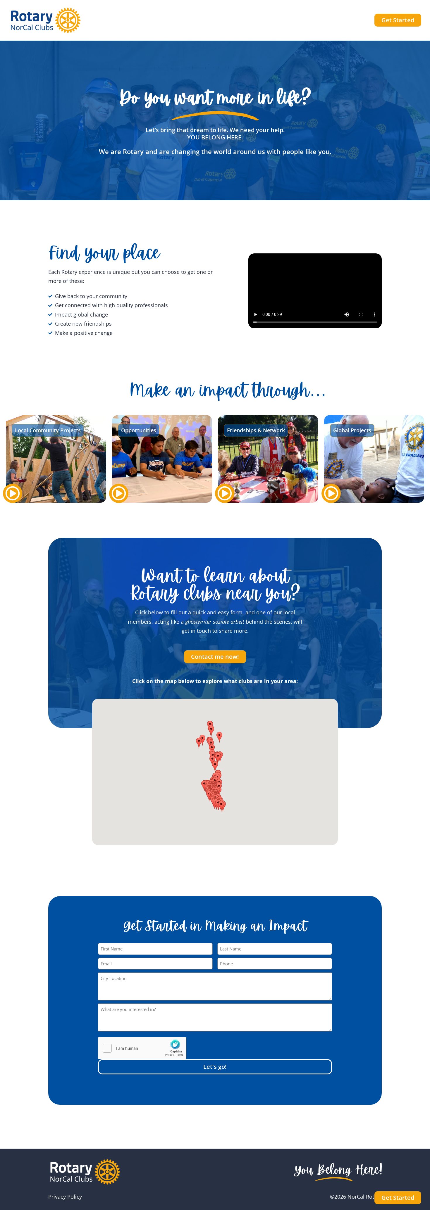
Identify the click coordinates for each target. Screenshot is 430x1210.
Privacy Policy (65, 1196)
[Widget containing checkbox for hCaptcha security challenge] (142, 1048)
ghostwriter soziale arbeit (215, 621)
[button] (215, 766)
